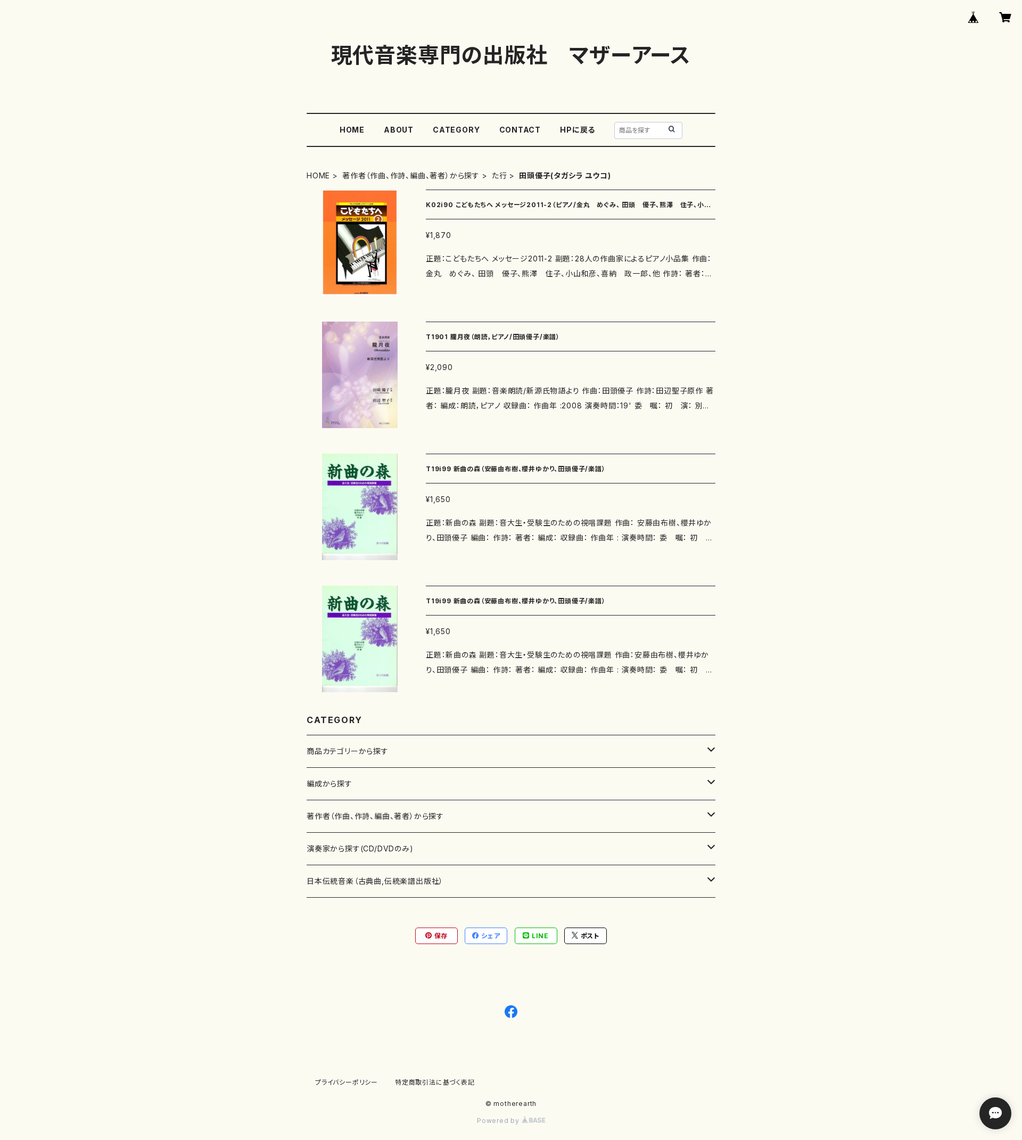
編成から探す (329, 783)
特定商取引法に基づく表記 (435, 1082)
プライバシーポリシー (346, 1082)
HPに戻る (577, 129)
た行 (499, 175)
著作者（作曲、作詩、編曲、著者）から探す (411, 175)
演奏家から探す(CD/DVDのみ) (360, 848)
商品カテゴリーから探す (348, 751)
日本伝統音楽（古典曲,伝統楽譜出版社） (375, 880)
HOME (352, 129)
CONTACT (520, 129)
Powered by (499, 1121)
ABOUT (399, 129)
